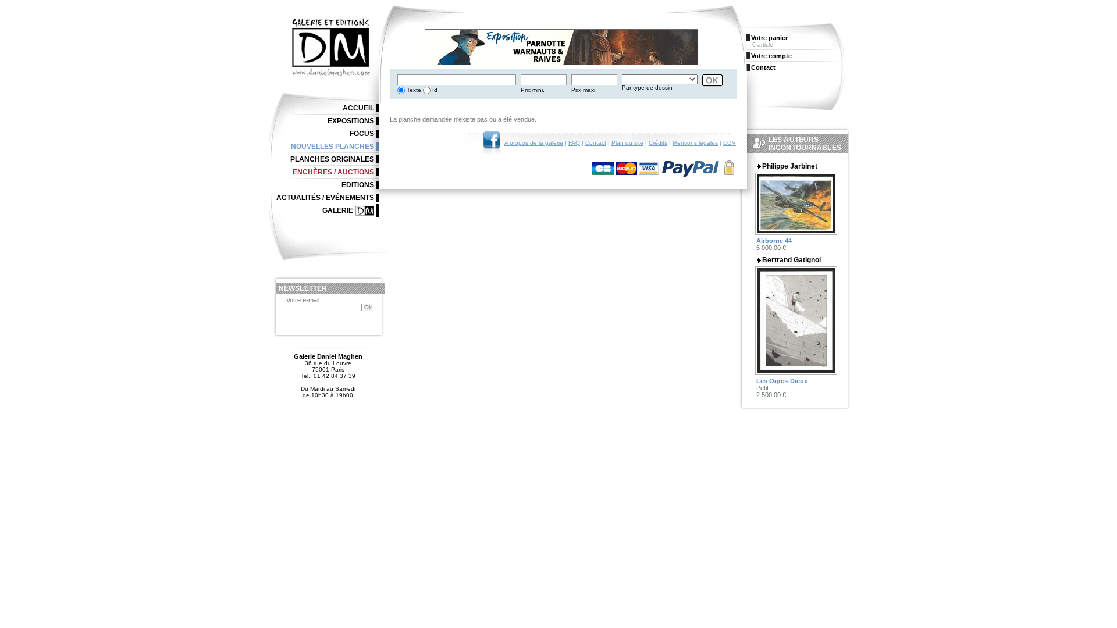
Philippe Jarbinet (789, 166)
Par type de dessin (647, 87)
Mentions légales (695, 143)
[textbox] (456, 79)
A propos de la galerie (533, 143)
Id (434, 90)
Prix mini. (533, 90)
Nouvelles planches (332, 146)
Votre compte (771, 55)
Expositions (351, 121)
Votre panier (769, 37)
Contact (595, 143)
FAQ (574, 143)
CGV (729, 143)
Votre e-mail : (304, 300)
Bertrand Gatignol (791, 260)
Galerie (337, 210)
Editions (357, 185)
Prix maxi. (584, 90)
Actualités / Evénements (325, 198)
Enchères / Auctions (333, 172)
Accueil (358, 108)
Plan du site (627, 143)
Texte (413, 90)
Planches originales (332, 159)
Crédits (658, 143)
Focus (362, 134)
